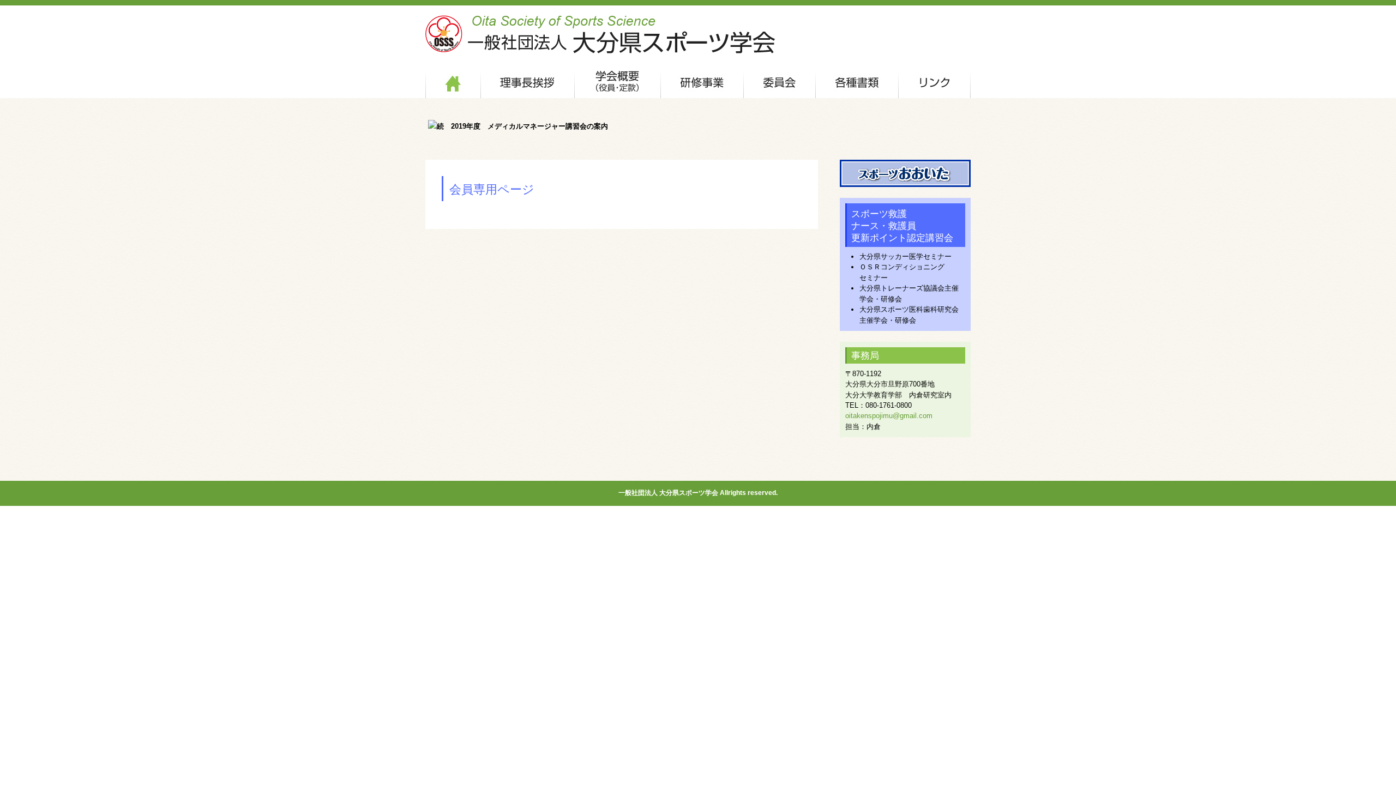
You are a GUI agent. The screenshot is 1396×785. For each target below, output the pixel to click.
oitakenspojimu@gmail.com (888, 416)
